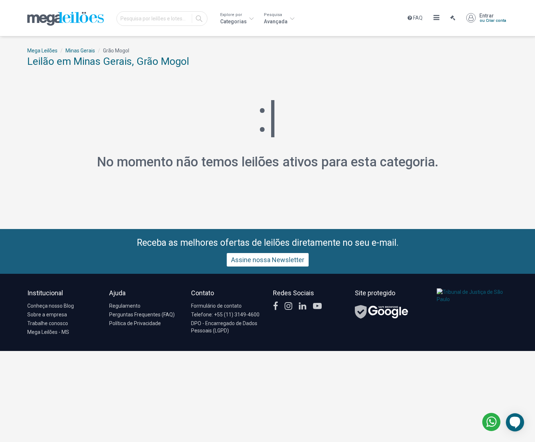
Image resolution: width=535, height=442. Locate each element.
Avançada (276, 18)
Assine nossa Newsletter (267, 260)
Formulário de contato (216, 306)
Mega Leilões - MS (48, 332)
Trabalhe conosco (47, 323)
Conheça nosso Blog (50, 306)
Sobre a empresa (47, 314)
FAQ (417, 18)
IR (199, 18)
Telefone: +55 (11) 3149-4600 (225, 314)
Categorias (234, 18)
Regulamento (124, 306)
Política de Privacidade (135, 323)
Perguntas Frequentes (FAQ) (142, 314)
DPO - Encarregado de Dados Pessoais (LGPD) (224, 327)
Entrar (492, 18)
